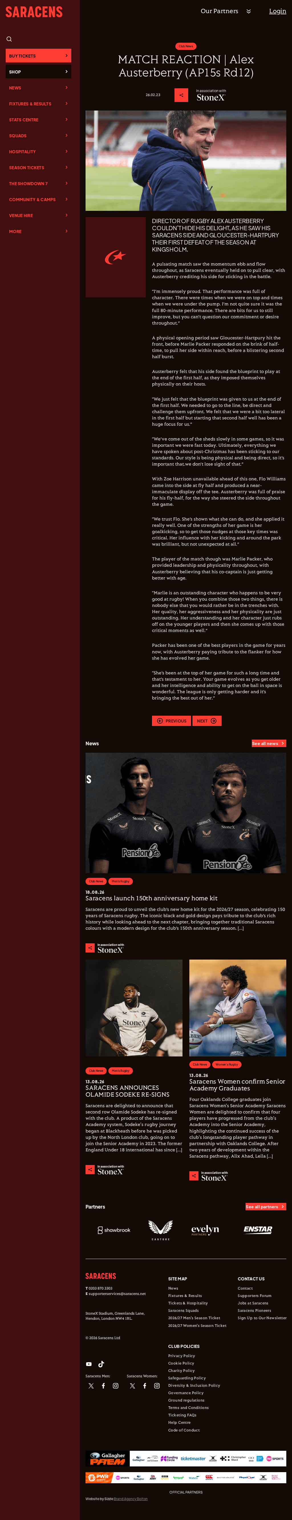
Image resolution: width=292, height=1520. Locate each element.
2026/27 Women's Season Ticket (197, 1326)
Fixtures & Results (30, 103)
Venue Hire (21, 215)
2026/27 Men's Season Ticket (194, 1318)
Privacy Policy (181, 1356)
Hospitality (22, 151)
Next (202, 720)
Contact (245, 1289)
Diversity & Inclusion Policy (194, 1386)
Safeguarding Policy (187, 1378)
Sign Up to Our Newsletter (262, 1318)
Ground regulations (186, 1401)
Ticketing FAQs (182, 1415)
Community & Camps (32, 199)
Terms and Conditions (188, 1408)
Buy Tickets (22, 55)
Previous (176, 720)
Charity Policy (181, 1371)
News (15, 87)
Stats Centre (23, 119)
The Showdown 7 (28, 183)
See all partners (262, 1206)
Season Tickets (26, 167)
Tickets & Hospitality (188, 1303)
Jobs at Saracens (253, 1303)
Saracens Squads (183, 1311)
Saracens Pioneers (254, 1311)
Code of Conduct (184, 1431)
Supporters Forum (255, 1296)
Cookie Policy (181, 1364)
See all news (265, 743)
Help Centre (179, 1423)
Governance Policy (186, 1393)
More (15, 231)
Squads (18, 135)
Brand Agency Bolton (131, 1499)
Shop (15, 71)
